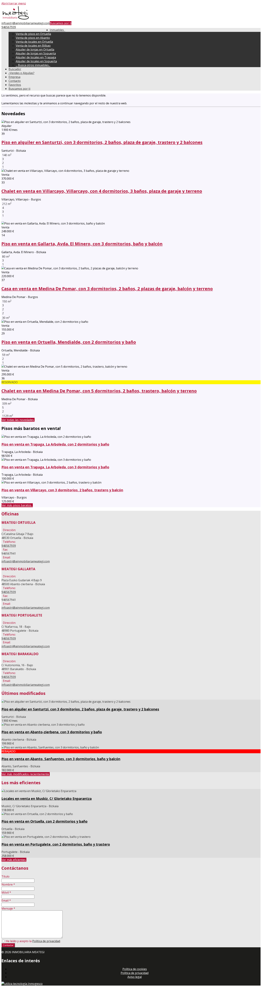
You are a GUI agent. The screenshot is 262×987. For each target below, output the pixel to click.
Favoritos (15, 85)
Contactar (8, 945)
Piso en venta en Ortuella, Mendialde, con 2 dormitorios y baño (68, 342)
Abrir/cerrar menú (13, 3)
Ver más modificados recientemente (25, 774)
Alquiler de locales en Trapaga (36, 57)
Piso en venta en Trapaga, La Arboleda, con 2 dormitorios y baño (55, 444)
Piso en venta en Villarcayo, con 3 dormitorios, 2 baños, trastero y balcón (62, 490)
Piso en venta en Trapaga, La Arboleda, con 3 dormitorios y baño (55, 467)
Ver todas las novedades (18, 420)
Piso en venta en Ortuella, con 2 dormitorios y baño (44, 821)
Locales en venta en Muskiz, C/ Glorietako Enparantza (46, 798)
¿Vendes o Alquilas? (21, 73)
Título (5, 876)
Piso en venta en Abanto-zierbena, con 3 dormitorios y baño (51, 732)
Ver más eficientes (13, 860)
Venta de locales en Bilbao (33, 46)
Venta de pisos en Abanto (33, 38)
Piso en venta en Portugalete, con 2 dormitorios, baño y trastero (55, 844)
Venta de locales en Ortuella (34, 42)
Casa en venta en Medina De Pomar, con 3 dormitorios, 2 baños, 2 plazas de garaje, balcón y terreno (107, 288)
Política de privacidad (46, 941)
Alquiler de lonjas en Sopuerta (36, 53)
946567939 (8, 27)
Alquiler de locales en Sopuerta (36, 61)
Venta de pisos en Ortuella (33, 34)
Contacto (15, 81)
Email (6, 900)
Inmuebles (57, 30)
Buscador (15, 69)
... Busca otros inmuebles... (33, 65)
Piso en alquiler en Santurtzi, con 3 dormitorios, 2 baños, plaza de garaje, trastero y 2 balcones (101, 142)
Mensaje (8, 908)
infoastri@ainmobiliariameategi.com (25, 23)
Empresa (14, 77)
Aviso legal (134, 977)
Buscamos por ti (60, 23)
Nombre (8, 884)
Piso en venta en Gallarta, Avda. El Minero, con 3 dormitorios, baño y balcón (82, 244)
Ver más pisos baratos (17, 505)
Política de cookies (134, 969)
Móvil (6, 892)
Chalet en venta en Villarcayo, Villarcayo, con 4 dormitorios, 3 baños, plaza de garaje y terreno (101, 191)
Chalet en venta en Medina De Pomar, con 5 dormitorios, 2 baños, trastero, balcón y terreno (99, 391)
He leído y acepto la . (33, 941)
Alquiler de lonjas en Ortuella (35, 49)
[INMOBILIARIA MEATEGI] (15, 19)
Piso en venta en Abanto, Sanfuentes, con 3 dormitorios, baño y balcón (60, 759)
